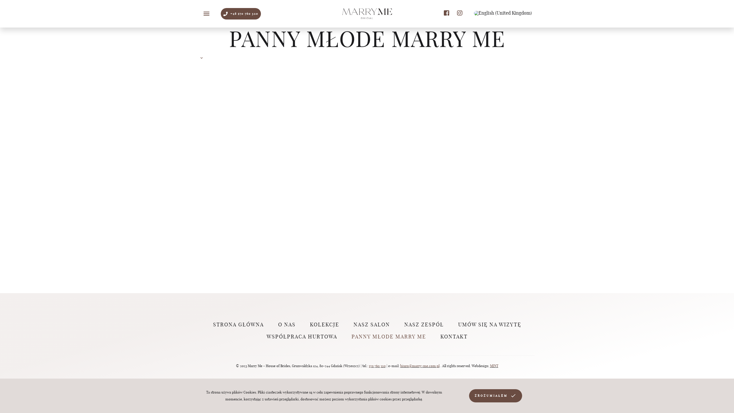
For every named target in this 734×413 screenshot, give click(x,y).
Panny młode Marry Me (389, 337)
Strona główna (238, 325)
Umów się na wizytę (489, 325)
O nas (287, 325)
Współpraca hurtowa (302, 337)
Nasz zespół (424, 325)
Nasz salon (372, 325)
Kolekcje (324, 325)
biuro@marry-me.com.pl (420, 366)
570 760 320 (377, 366)
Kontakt (454, 337)
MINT (494, 366)
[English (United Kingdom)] (503, 13)
